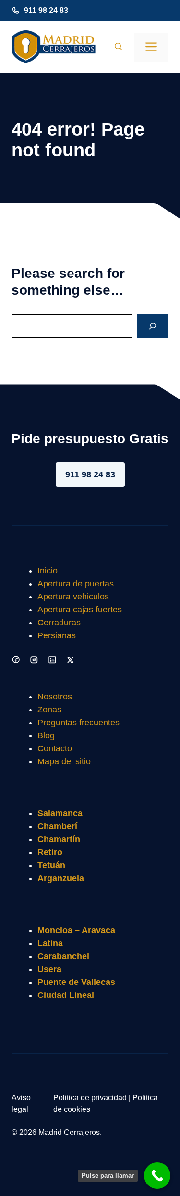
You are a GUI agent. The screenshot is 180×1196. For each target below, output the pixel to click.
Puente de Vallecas (76, 982)
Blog (46, 735)
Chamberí (57, 826)
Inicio (47, 570)
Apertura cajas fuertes (79, 609)
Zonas (49, 709)
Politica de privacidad (90, 1098)
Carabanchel (63, 956)
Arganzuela (60, 878)
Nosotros (54, 696)
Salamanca (60, 813)
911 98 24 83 (46, 10)
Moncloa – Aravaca (76, 930)
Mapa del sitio (64, 761)
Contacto (54, 748)
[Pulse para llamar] (157, 1175)
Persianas (56, 635)
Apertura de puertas (75, 583)
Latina (50, 943)
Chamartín (58, 839)
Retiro (49, 852)
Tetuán (51, 865)
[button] (118, 47)
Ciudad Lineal (65, 995)
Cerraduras (59, 622)
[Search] (152, 326)
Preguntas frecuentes (78, 722)
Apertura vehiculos (73, 596)
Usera (49, 969)
